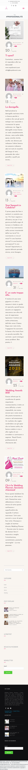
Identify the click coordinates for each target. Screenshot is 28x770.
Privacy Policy (8, 712)
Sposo (14, 194)
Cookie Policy (16, 711)
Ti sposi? (9, 55)
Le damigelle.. (12, 107)
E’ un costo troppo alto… (14, 294)
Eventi (15, 192)
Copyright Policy (8, 711)
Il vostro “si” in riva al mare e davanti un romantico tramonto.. (15, 622)
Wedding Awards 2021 (13, 391)
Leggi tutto (9, 165)
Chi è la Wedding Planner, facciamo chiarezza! (14, 487)
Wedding (19, 44)
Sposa (14, 44)
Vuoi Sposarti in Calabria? (13, 206)
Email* (5, 666)
